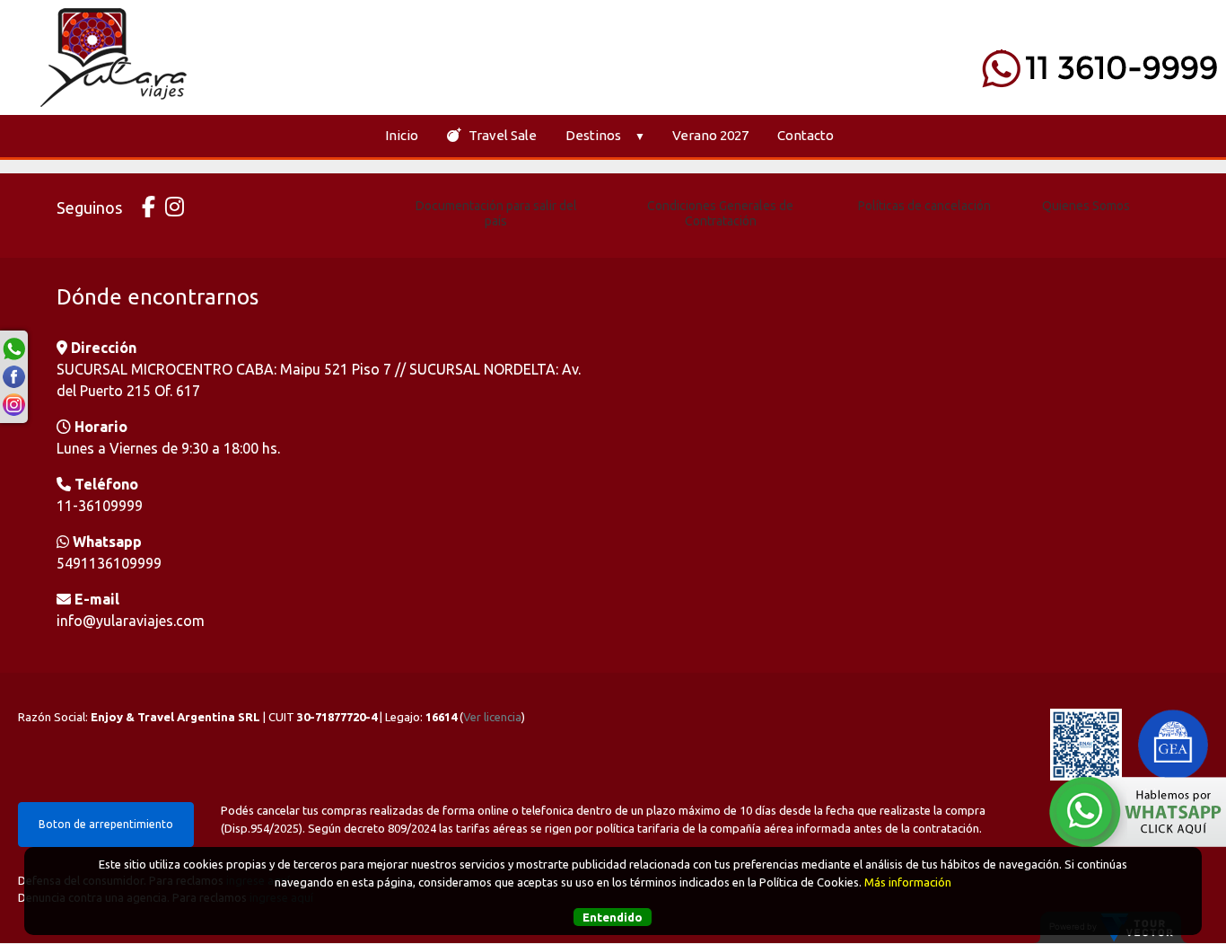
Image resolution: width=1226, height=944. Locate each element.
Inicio (401, 135)
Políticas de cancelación (924, 206)
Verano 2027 (710, 135)
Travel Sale (501, 135)
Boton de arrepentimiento (106, 824)
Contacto (805, 135)
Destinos (593, 135)
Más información (907, 881)
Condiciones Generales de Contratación (720, 213)
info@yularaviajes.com (131, 621)
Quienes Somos (1086, 206)
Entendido (612, 916)
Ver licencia (492, 716)
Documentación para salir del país (496, 213)
